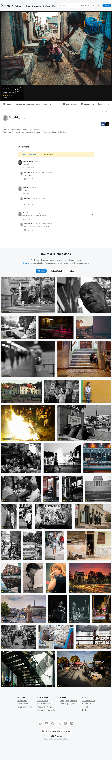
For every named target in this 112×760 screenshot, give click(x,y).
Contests (46, 6)
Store (54, 6)
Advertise (86, 707)
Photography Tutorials (68, 700)
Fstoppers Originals (24, 707)
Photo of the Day (43, 703)
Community (36, 6)
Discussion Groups (44, 707)
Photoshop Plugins (67, 703)
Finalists (70, 271)
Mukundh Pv (14, 117)
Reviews (26, 6)
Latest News (22, 700)
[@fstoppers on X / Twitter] (59, 723)
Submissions (88, 104)
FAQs (84, 710)
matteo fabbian (28, 161)
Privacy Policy (48, 739)
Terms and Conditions (61, 739)
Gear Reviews (22, 703)
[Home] (7, 5)
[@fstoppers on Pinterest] (65, 723)
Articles (18, 6)
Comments (104, 104)
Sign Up (107, 5)
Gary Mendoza (28, 213)
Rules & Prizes (71, 104)
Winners (8, 104)
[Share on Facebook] (103, 124)
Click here (27, 263)
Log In (99, 5)
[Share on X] (107, 124)
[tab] (41, 271)
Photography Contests (46, 710)
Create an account (34, 154)
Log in (22, 154)
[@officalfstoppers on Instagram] (40, 723)
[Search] (88, 5)
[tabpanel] (56, 483)
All (41, 271)
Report (106, 111)
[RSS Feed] (72, 723)
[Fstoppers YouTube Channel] (46, 723)
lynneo (45, 198)
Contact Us (86, 703)
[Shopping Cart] (93, 5)
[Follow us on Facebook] (53, 723)
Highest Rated (56, 271)
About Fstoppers (88, 700)
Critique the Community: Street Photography (33, 104)
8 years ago (37, 161)
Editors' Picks (42, 700)
